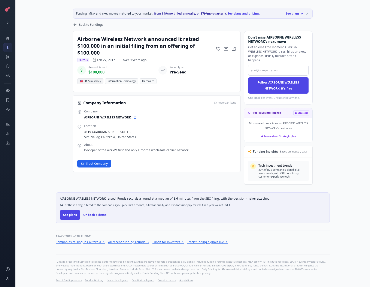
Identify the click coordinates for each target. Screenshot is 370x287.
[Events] (7, 47)
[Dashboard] (7, 38)
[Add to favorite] (218, 48)
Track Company (97, 163)
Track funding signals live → (207, 242)
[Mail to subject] (225, 48)
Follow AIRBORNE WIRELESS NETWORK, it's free (278, 85)
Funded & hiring (94, 280)
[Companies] (7, 56)
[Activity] (7, 109)
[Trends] (7, 133)
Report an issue (227, 103)
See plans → (294, 13)
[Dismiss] (307, 14)
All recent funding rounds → (128, 242)
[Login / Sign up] (7, 278)
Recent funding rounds (69, 280)
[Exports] (7, 143)
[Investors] (7, 75)
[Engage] (7, 124)
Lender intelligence (117, 280)
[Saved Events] (7, 100)
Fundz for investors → (168, 242)
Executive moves (167, 280)
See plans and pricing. (244, 13)
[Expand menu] (7, 23)
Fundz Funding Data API (156, 273)
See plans (70, 215)
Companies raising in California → (80, 242)
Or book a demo (94, 215)
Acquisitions (186, 280)
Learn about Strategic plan (280, 136)
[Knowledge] (7, 269)
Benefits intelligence (143, 280)
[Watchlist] (7, 90)
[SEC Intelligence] (7, 66)
